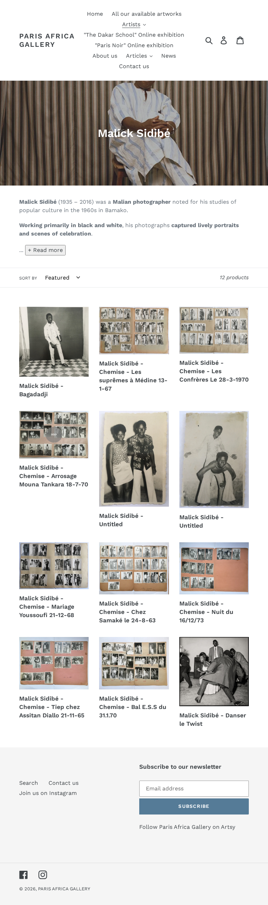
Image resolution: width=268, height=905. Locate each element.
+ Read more (45, 250)
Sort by (28, 278)
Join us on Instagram (48, 793)
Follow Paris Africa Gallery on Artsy (187, 827)
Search (28, 783)
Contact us (64, 783)
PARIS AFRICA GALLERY (46, 40)
